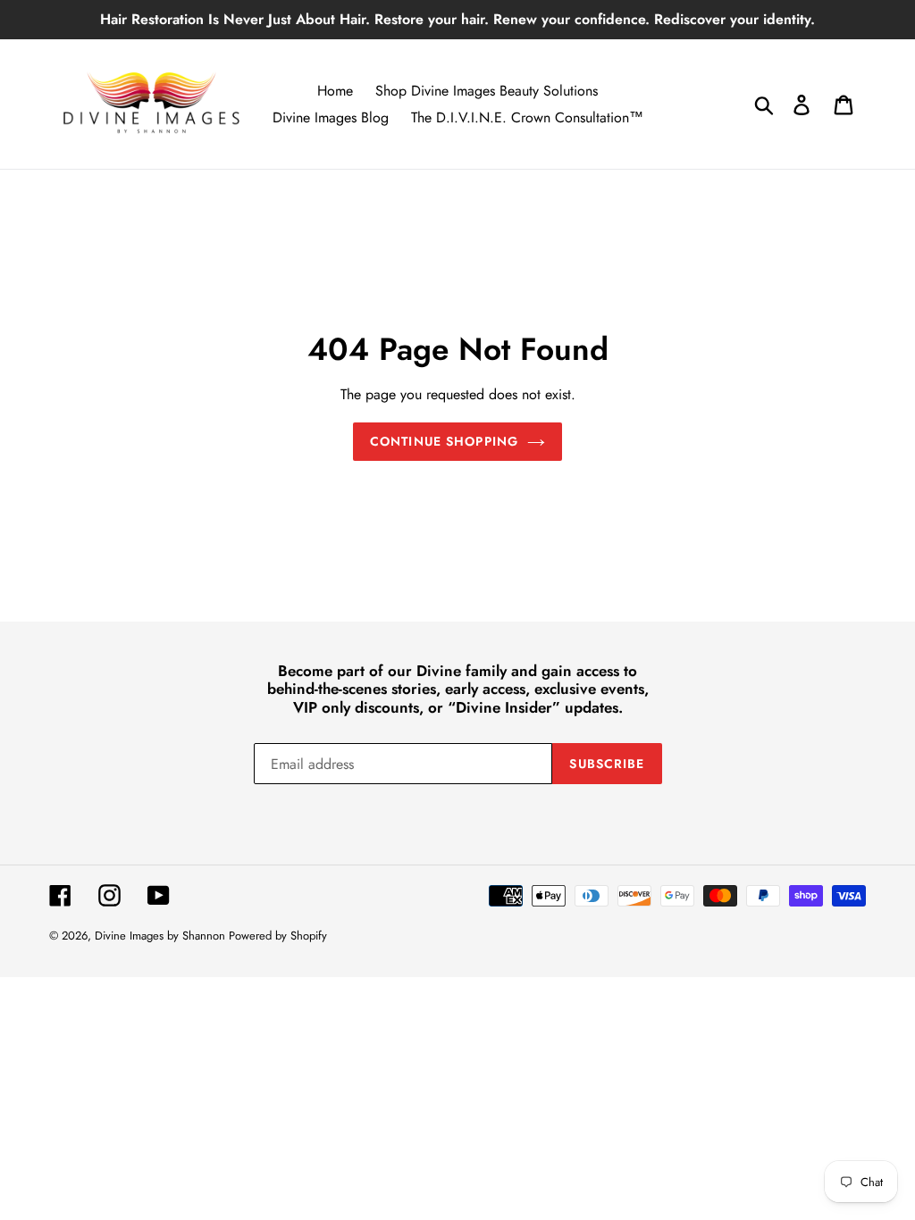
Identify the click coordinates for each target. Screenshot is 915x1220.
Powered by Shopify (278, 935)
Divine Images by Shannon (162, 935)
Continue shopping (444, 441)
